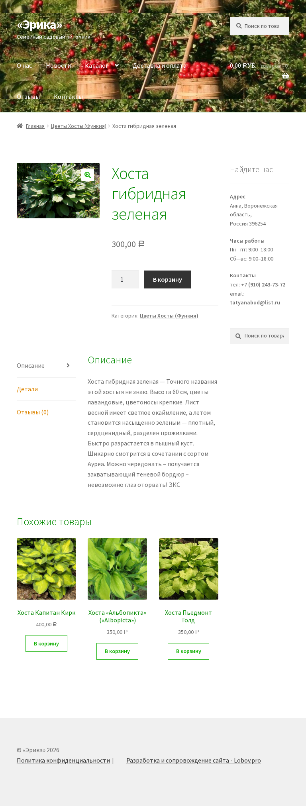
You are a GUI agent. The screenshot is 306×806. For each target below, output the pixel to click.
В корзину (167, 279)
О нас (24, 65)
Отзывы (28, 96)
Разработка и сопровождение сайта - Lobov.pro (193, 760)
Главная (35, 125)
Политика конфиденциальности (63, 760)
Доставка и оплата (159, 65)
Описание (31, 365)
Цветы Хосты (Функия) (78, 125)
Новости (58, 65)
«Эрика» (39, 24)
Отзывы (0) (33, 412)
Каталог (96, 65)
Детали (27, 389)
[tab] (46, 366)
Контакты (68, 96)
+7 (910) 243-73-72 (263, 284)
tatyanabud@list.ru (255, 302)
